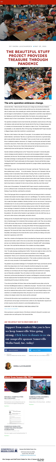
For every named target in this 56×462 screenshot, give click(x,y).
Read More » (6, 406)
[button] (29, 2)
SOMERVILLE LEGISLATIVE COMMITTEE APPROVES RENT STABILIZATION (13, 428)
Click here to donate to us (30, 335)
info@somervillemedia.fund (28, 455)
